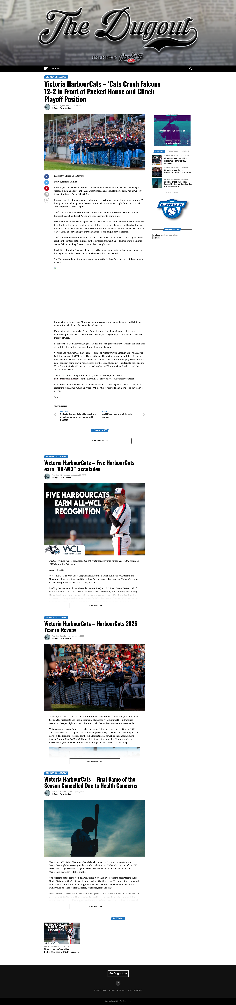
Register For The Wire (117, 990)
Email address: (158, 235)
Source (57, 397)
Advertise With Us (135, 990)
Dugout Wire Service (62, 108)
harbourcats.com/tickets (66, 378)
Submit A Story (100, 990)
